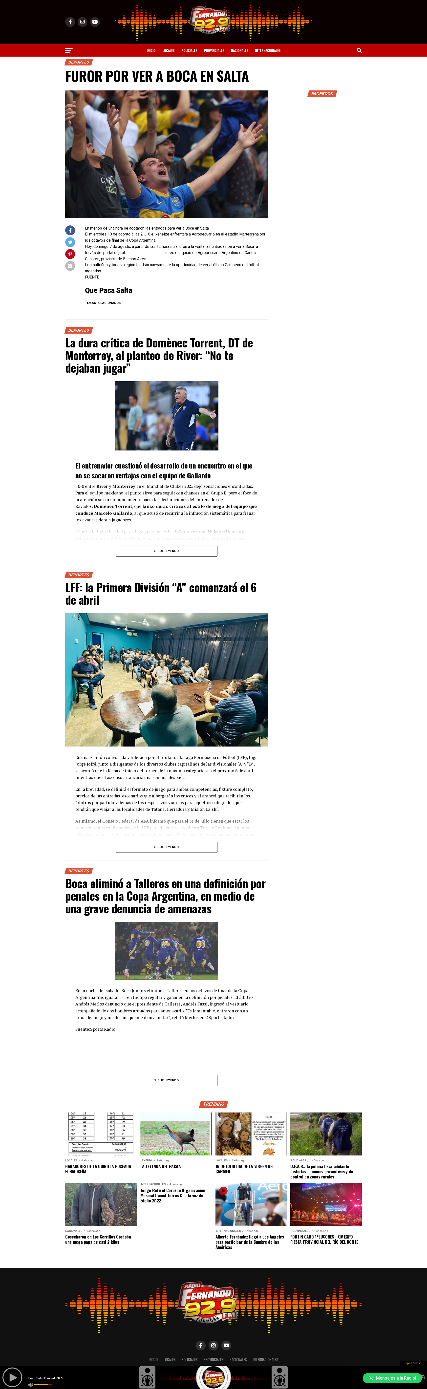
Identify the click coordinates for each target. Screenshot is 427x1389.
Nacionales (239, 50)
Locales (168, 50)
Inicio (151, 50)
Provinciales (214, 50)
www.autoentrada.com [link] (145, 252)
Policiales (189, 50)
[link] (108, 290)
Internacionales (267, 50)
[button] (392, 1378)
